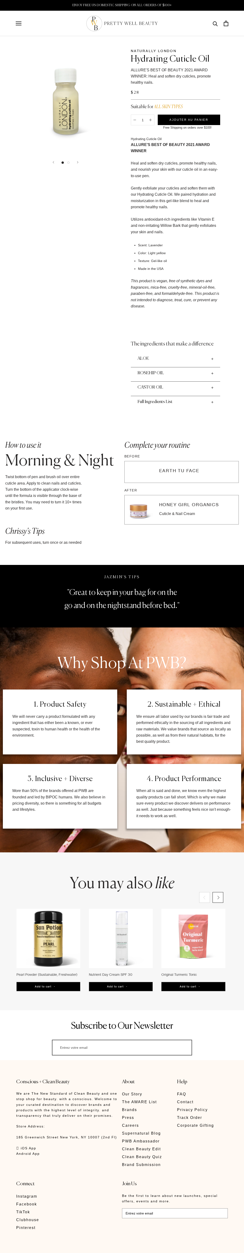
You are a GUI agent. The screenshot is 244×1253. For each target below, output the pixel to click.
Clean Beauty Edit (141, 1149)
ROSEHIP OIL (150, 373)
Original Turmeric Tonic (179, 974)
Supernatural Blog (141, 1133)
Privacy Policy (192, 1110)
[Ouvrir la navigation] (18, 23)
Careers (130, 1125)
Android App (28, 1154)
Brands (129, 1110)
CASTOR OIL (150, 387)
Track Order (189, 1118)
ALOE (143, 358)
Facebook (26, 1204)
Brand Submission (141, 1165)
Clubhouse (27, 1220)
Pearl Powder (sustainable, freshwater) (46, 974)
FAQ (181, 1094)
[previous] (204, 897)
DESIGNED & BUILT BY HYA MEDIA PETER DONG (61, 1246)
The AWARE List (139, 1102)
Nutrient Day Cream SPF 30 (110, 974)
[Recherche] (215, 23)
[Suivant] (77, 162)
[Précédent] (53, 162)
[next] (218, 897)
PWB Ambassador (141, 1141)
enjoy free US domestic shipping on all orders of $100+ (122, 5)
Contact (185, 1102)
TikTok (23, 1212)
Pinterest (26, 1228)
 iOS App (26, 1148)
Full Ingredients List (155, 402)
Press (128, 1118)
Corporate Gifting (195, 1125)
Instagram (26, 1196)
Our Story (132, 1094)
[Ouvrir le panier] (226, 23)
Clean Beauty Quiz (142, 1157)
